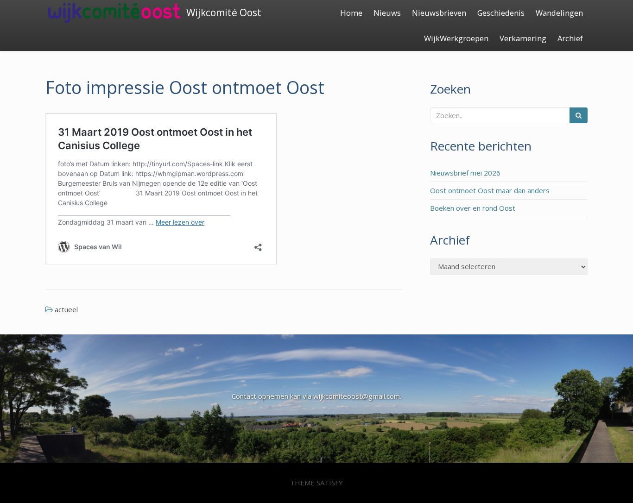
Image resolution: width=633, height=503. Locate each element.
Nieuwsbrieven (439, 12)
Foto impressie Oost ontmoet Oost (184, 87)
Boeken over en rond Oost (472, 208)
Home (351, 12)
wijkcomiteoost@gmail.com (356, 396)
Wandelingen (559, 12)
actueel (66, 309)
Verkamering (523, 38)
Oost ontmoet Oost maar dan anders (490, 190)
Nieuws (387, 12)
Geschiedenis (501, 12)
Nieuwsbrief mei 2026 (465, 172)
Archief (570, 38)
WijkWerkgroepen (456, 38)
